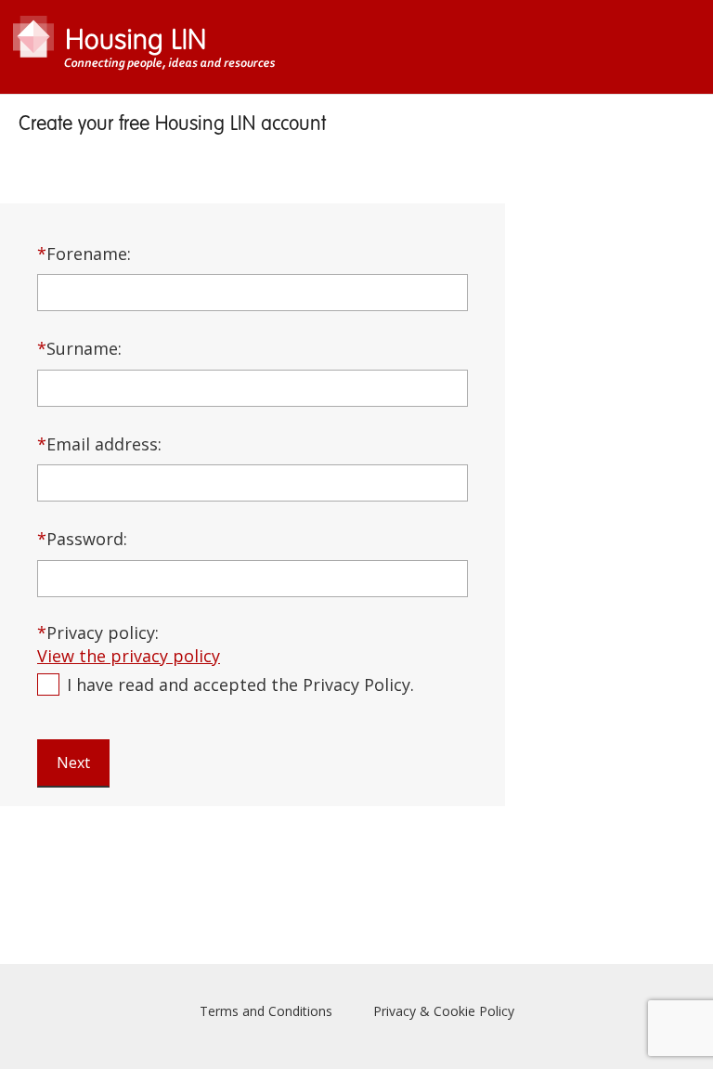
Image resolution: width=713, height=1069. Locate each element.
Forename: (84, 253)
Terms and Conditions (266, 1011)
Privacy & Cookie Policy (443, 1011)
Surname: (79, 348)
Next (73, 762)
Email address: (99, 444)
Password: (82, 539)
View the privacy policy (128, 656)
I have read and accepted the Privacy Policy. (240, 684)
